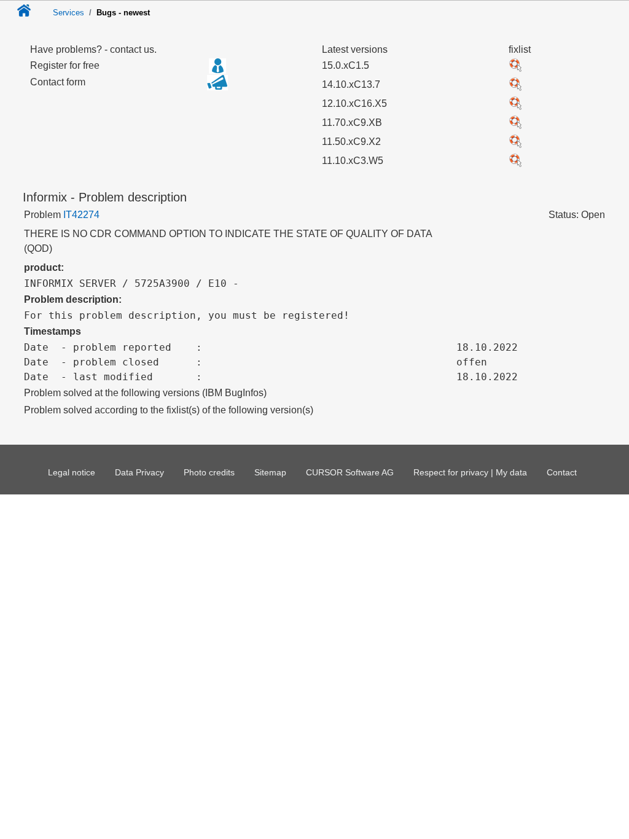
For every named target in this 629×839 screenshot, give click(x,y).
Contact (562, 472)
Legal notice (71, 472)
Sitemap (270, 472)
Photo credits (209, 472)
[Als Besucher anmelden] (217, 65)
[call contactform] (217, 87)
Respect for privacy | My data (470, 472)
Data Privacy (139, 472)
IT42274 (81, 214)
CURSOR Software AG (350, 472)
